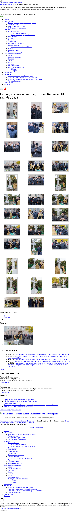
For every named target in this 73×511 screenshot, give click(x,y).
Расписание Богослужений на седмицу (20, 76)
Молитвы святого (13, 65)
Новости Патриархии (47, 413)
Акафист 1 (11, 62)
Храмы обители (13, 40)
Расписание (7, 74)
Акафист (14, 71)
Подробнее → (4, 382)
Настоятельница (13, 36)
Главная (6, 19)
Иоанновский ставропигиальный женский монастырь (11, 3)
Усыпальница (12, 41)
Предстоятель (8, 21)
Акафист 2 (11, 64)
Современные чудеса (14, 57)
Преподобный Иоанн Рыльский (18, 67)
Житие (10, 55)
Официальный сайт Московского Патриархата (19, 399)
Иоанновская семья (10, 403)
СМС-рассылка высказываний (17, 28)
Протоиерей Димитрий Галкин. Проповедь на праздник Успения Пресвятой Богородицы (44, 354)
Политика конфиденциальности (10, 410)
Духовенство (12, 38)
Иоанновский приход (15, 52)
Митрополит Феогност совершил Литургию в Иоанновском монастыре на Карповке (42, 361)
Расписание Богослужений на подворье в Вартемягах (25, 79)
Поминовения (8, 83)
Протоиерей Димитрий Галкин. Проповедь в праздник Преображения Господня (41, 359)
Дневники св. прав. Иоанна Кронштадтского (18, 406)
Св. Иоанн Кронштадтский (12, 53)
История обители (13, 31)
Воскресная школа (13, 50)
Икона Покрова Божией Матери (21, 47)
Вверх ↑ (2, 369)
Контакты (7, 84)
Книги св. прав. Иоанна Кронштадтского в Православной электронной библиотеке (31, 405)
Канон (10, 60)
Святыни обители (13, 45)
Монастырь (7, 30)
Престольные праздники (16, 43)
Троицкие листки (13, 24)
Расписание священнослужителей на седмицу (22, 77)
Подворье (11, 48)
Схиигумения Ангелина (19, 33)
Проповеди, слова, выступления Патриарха (22, 23)
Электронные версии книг (16, 26)
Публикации (8, 72)
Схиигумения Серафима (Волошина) (23, 35)
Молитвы (11, 59)
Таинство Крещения (14, 81)
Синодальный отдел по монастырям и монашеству (20, 401)
